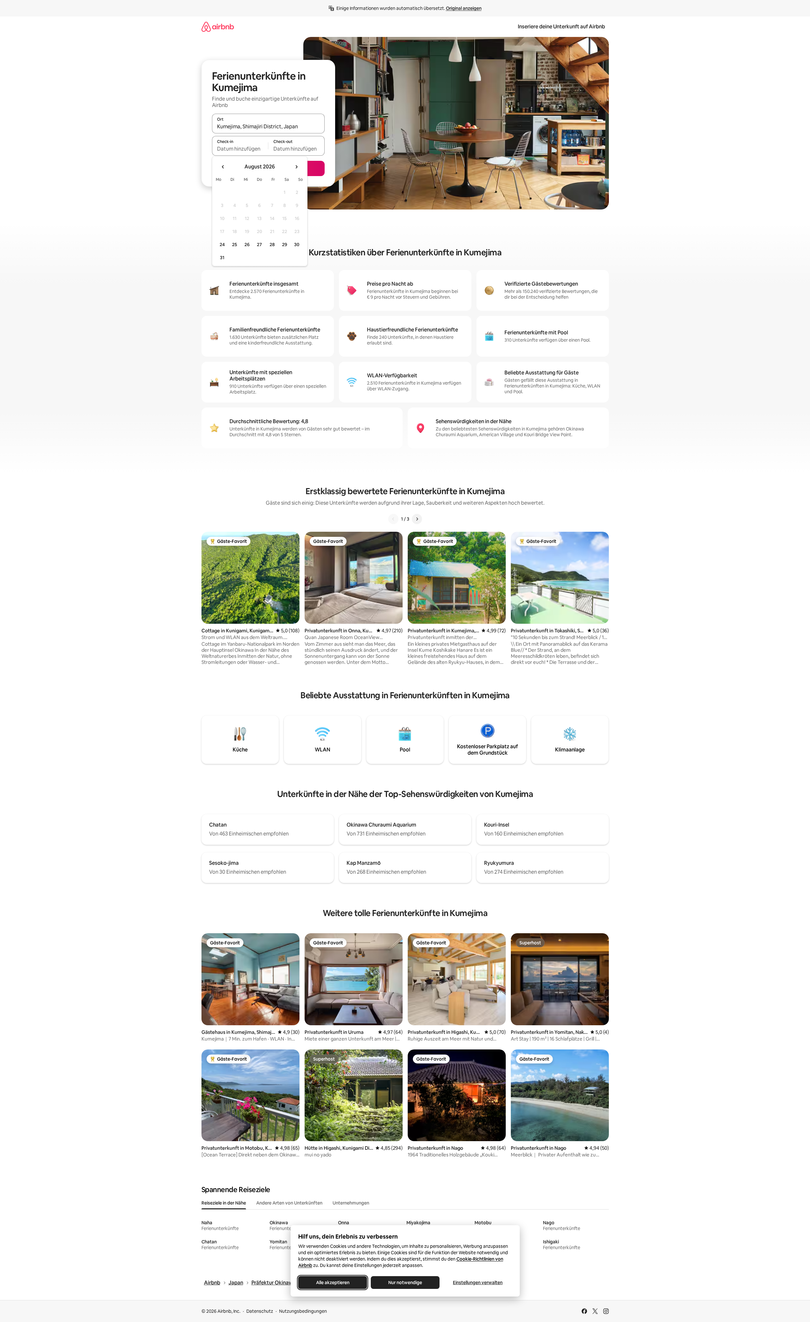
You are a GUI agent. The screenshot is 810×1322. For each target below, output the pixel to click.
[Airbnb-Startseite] (217, 27)
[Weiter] (417, 519)
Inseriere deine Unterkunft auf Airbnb (561, 26)
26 (247, 244)
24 (222, 244)
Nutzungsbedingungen (303, 1311)
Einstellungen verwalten (478, 1282)
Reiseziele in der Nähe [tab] (223, 1203)
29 (284, 244)
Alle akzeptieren (332, 1282)
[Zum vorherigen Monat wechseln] (223, 167)
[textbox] (240, 149)
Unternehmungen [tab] (351, 1203)
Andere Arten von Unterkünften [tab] (289, 1203)
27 (259, 244)
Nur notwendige (405, 1282)
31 (222, 257)
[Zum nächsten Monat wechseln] (296, 167)
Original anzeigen (464, 8)
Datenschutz (259, 1311)
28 (272, 244)
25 (234, 244)
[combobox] (268, 126)
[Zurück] (393, 519)
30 (296, 244)
